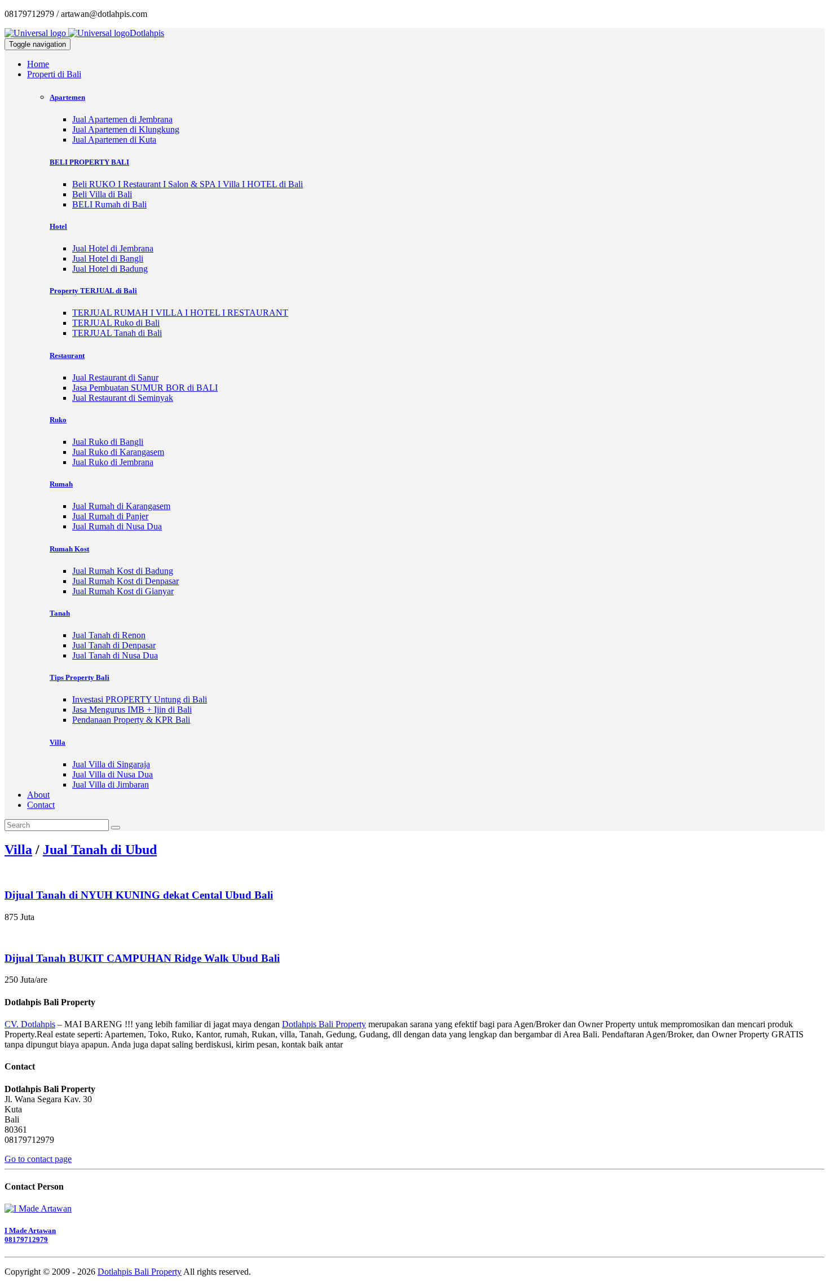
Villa (18, 849)
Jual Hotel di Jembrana (112, 248)
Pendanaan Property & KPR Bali (131, 719)
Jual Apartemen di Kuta (114, 139)
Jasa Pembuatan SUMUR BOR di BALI (145, 387)
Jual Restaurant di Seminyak (122, 398)
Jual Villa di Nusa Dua (112, 774)
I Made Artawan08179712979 (30, 1235)
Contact (41, 805)
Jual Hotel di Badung (110, 268)
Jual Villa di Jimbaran (110, 784)
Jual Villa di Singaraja (111, 764)
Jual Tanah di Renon (108, 635)
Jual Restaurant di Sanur (115, 377)
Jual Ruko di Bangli (107, 442)
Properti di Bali (54, 74)
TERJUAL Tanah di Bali (117, 333)
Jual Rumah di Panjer (110, 516)
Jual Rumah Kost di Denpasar (125, 581)
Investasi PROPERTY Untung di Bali (139, 699)
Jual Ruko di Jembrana (112, 462)
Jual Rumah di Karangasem (121, 506)
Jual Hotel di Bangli (107, 258)
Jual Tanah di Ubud (100, 849)
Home (38, 64)
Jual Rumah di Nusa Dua (117, 526)
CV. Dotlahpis (30, 1024)
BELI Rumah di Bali (109, 204)
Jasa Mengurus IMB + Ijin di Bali (132, 709)
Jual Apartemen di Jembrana (122, 119)
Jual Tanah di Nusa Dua (115, 655)
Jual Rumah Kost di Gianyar (123, 591)
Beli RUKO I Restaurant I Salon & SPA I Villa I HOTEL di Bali (187, 184)
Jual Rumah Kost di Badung (122, 571)
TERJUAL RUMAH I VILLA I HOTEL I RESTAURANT (180, 312)
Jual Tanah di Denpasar (114, 645)
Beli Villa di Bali (102, 194)
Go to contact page (38, 1159)
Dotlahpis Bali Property (324, 1024)
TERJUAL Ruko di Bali (116, 323)
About (38, 794)
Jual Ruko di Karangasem (118, 452)
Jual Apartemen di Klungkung (125, 129)
